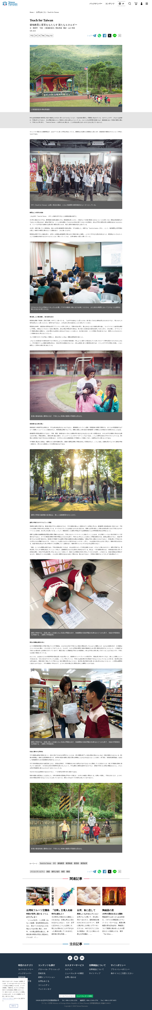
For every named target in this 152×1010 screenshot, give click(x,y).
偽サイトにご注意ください (122, 973)
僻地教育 (61, 863)
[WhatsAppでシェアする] (99, 35)
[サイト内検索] (129, 3)
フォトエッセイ (44, 989)
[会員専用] (141, 3)
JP (123, 4)
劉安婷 (76, 863)
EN (36, 35)
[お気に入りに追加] (119, 35)
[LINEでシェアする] (114, 35)
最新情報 (21, 977)
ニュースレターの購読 (74, 973)
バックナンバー (96, 4)
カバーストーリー (25, 969)
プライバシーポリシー (120, 969)
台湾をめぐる (41, 12)
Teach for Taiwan (45, 863)
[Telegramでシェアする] (94, 35)
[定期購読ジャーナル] (135, 3)
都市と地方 (56, 871)
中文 (32, 35)
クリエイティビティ (37, 871)
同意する (13, 1006)
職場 (68, 871)
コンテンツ (109, 4)
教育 (63, 871)
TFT (54, 863)
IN (39, 35)
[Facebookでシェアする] (104, 35)
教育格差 (69, 863)
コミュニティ (44, 985)
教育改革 (84, 863)
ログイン (69, 969)
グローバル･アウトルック (49, 969)
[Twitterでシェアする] (109, 35)
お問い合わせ (70, 977)
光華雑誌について (96, 969)
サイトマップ (94, 973)
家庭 (48, 871)
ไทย (43, 35)
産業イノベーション (46, 977)
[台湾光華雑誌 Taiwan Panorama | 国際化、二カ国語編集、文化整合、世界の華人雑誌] (13, 3)
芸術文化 (41, 973)
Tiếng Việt (49, 35)
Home (32, 12)
